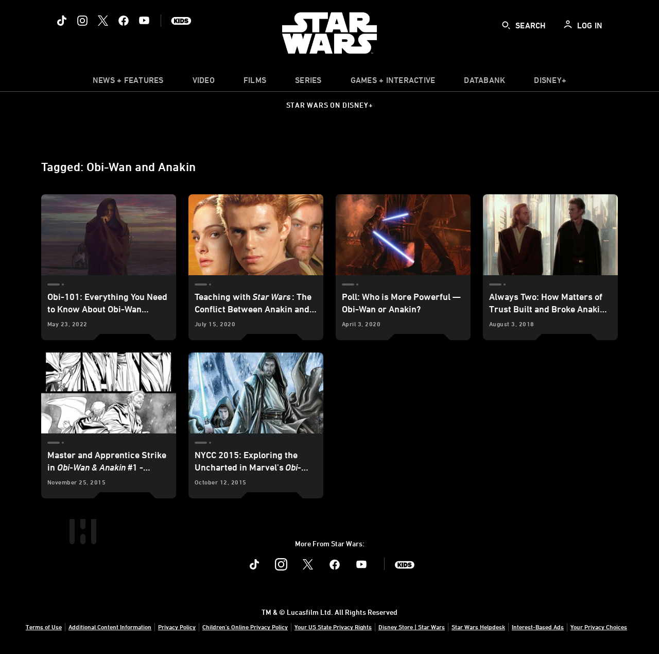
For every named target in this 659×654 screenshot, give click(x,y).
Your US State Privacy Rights (333, 626)
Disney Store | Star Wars (411, 626)
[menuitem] (203, 82)
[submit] (506, 25)
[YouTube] (144, 20)
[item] (128, 82)
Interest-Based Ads (538, 626)
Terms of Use (44, 626)
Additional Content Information (109, 626)
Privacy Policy (177, 626)
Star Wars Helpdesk (478, 626)
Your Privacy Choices (598, 626)
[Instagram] (82, 20)
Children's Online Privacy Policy (245, 626)
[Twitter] (103, 20)
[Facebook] (123, 20)
